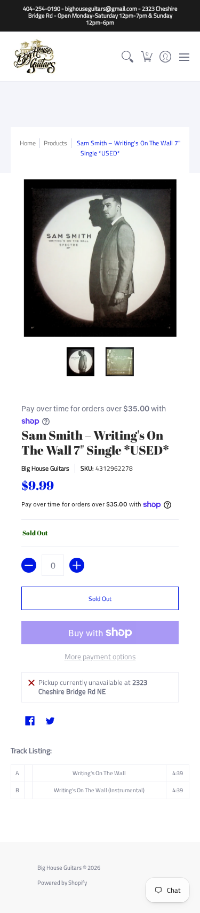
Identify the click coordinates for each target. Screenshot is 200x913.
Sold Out (100, 599)
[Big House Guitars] (35, 56)
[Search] (127, 56)
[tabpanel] (100, 775)
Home (28, 143)
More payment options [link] (100, 656)
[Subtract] (28, 565)
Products (55, 143)
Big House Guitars (45, 468)
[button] (146, 56)
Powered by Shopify (62, 882)
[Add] (76, 565)
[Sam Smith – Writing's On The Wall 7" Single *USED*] (80, 361)
